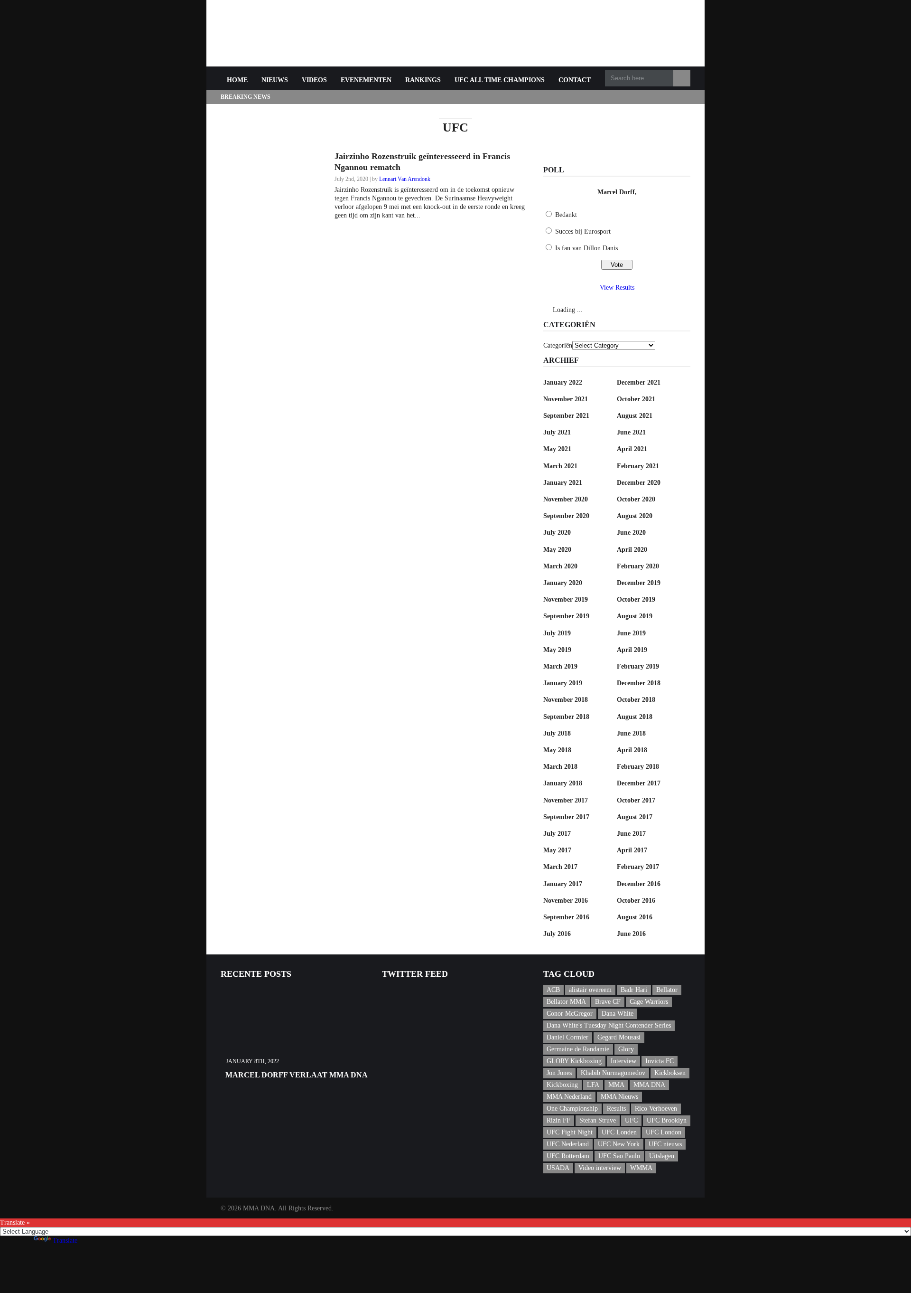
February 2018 (638, 766)
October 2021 (636, 399)
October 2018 (636, 699)
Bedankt (566, 214)
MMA (616, 1084)
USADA (558, 1167)
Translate (65, 1240)
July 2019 (557, 633)
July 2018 (557, 733)
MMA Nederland (569, 1096)
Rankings (423, 80)
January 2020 (562, 582)
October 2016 (636, 900)
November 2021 (565, 399)
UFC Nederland (568, 1144)
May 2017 (557, 850)
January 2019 (562, 683)
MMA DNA (649, 1084)
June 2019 (631, 633)
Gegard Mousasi (619, 1037)
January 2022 (562, 382)
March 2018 (560, 766)
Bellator (667, 989)
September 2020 (566, 515)
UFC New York (619, 1144)
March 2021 (560, 466)
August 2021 (634, 415)
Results (616, 1108)
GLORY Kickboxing (574, 1061)
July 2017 (557, 833)
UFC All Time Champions (500, 80)
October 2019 (636, 599)
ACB (553, 989)
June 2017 (631, 833)
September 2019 (566, 616)
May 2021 (557, 449)
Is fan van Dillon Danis (586, 248)
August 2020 (634, 515)
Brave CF (608, 1001)
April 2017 (632, 850)
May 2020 (557, 549)
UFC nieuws (665, 1144)
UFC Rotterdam (568, 1156)
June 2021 (631, 432)
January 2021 (562, 482)
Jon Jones (559, 1072)
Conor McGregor (570, 1013)
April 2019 (632, 649)
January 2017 (562, 883)
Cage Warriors (649, 1001)
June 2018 (631, 733)
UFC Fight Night (570, 1132)
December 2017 (638, 783)
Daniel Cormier (567, 1037)
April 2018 (632, 750)
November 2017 (565, 800)
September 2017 (566, 817)
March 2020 (560, 566)
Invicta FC (659, 1061)
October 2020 (636, 499)
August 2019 (634, 616)
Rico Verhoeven (656, 1108)
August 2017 (634, 817)
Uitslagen (661, 1156)
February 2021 (638, 466)
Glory (626, 1049)
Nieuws (274, 80)
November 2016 (565, 900)
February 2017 (638, 866)
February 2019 (638, 666)
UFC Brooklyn (667, 1120)
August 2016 (634, 917)
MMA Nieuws (619, 1096)
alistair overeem (590, 989)
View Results (617, 287)
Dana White (617, 1013)
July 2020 (557, 532)
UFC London (663, 1132)
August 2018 (634, 716)
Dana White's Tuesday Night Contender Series (609, 1025)
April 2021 (632, 449)
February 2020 (638, 566)
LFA (593, 1084)
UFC (631, 1120)
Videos (314, 80)
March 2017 (560, 866)
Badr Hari (634, 989)
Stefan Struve (597, 1120)
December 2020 (638, 482)
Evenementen (366, 80)
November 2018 (565, 699)
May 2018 (557, 750)
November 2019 (565, 599)
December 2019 (638, 582)
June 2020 (631, 532)
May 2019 (557, 649)
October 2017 (636, 800)
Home (237, 80)
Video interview (599, 1167)
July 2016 (557, 933)
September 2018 (566, 716)
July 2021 (557, 432)
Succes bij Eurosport (583, 231)
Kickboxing (562, 1084)
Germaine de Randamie (578, 1049)
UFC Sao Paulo (619, 1156)
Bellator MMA (566, 1001)
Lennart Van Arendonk (404, 179)
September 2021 (566, 415)
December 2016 (638, 883)
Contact (574, 80)
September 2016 (566, 917)
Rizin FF (558, 1120)
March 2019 (560, 666)
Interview (623, 1061)
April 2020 (632, 549)
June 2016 (631, 933)
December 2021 (638, 382)
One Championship (572, 1108)
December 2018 (638, 683)
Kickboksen (670, 1072)
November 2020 (565, 499)
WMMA (641, 1167)
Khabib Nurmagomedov (613, 1072)
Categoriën (557, 345)
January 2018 (562, 783)
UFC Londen (619, 1132)
